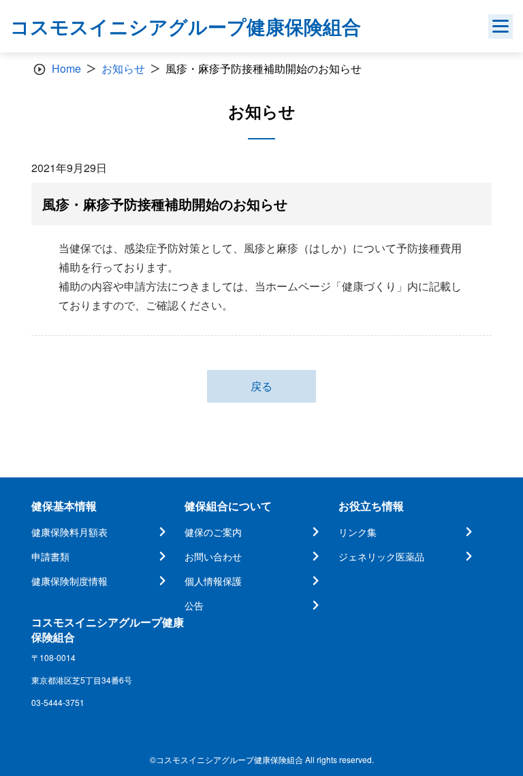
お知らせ (123, 68)
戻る (261, 386)
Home (66, 68)
